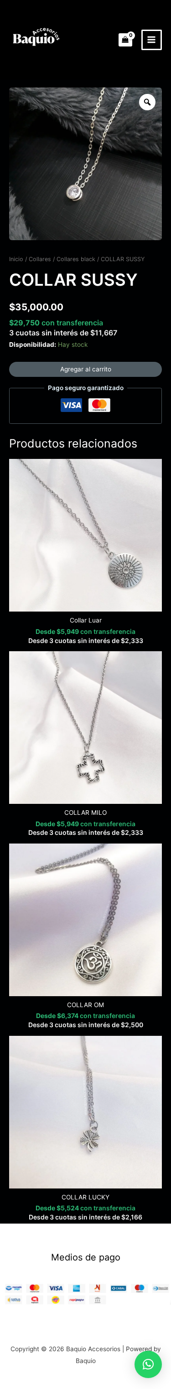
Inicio (16, 259)
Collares (40, 259)
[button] (148, 1364)
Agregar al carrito (85, 369)
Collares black (76, 259)
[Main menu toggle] (151, 40)
